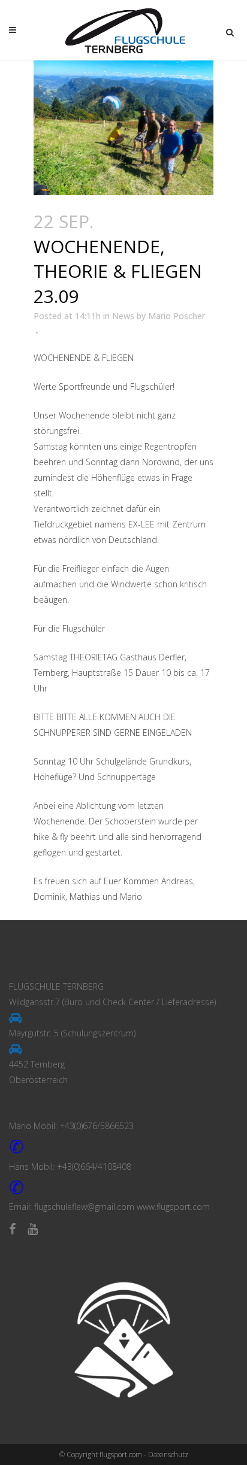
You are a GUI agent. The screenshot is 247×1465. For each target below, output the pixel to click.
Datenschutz (168, 1454)
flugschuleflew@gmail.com (84, 1206)
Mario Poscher (176, 315)
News (123, 315)
